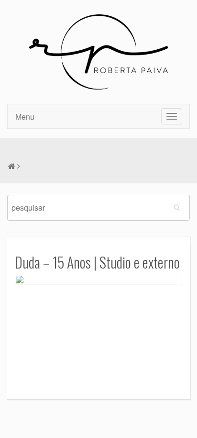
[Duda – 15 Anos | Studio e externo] (98, 329)
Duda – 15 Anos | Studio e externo (97, 262)
